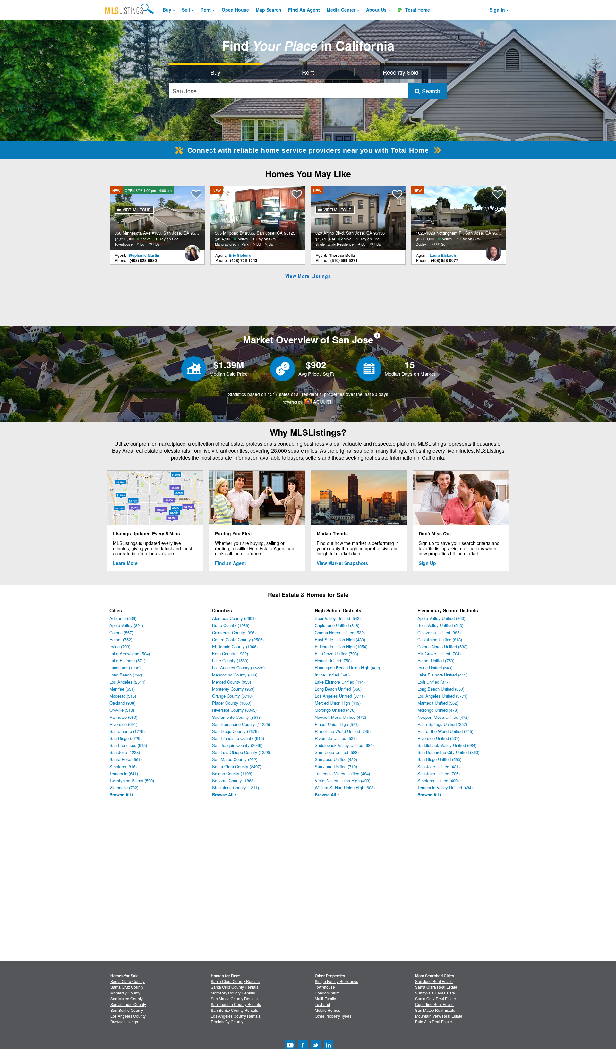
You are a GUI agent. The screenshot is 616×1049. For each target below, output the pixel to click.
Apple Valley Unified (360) (441, 618)
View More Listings (308, 276)
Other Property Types (333, 1016)
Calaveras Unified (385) (439, 632)
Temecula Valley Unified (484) (342, 773)
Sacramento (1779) (127, 731)
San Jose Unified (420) (336, 759)
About (376, 9)
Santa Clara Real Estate (436, 987)
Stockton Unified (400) (438, 780)
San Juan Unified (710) (336, 766)
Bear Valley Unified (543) (338, 618)
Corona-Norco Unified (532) (340, 632)
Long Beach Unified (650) (338, 689)
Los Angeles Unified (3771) (340, 696)
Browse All (120, 795)
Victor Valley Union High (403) (342, 780)
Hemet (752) (120, 639)
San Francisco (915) (128, 745)
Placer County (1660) (231, 703)
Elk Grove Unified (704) (439, 653)
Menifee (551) (122, 689)
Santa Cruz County (126, 987)
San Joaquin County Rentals (236, 1004)
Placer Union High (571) (337, 724)
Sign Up (427, 563)
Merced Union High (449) (338, 703)
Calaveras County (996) (234, 632)
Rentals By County (227, 1021)
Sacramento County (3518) (237, 717)
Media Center (341, 9)
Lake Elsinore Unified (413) (442, 675)
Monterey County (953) (233, 689)
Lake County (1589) (230, 661)
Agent (304, 9)
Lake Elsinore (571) (127, 661)
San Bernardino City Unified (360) (448, 752)
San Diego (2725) (125, 738)
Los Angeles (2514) (127, 682)
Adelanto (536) (122, 618)
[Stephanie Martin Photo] (192, 250)
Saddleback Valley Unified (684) (344, 745)
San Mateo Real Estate (435, 1010)
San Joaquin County (128, 1004)
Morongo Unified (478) (335, 710)
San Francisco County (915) (238, 738)
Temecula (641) (123, 773)
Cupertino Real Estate (434, 1004)
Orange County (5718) (232, 696)
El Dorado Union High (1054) (341, 646)
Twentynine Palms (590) (131, 780)
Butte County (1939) (230, 625)
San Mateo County (126, 998)
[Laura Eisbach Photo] (493, 250)
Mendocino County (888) (234, 675)
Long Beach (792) (125, 675)
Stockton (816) (123, 766)
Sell (186, 9)
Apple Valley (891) (126, 625)
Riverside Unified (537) (336, 738)
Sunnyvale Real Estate (435, 992)
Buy (167, 9)
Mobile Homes (327, 1010)
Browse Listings (124, 1021)
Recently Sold (400, 72)
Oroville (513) (121, 710)
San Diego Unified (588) (337, 752)
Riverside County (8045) (234, 710)
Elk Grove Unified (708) (336, 653)
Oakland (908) (122, 703)
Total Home (417, 9)
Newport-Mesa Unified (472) (340, 717)
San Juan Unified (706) (438, 773)
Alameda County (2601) (234, 618)
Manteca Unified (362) (437, 703)
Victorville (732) (123, 788)
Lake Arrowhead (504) (129, 653)
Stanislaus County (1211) (235, 788)
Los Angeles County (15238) (238, 668)
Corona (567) (121, 632)
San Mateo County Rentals (234, 998)
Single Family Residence (336, 981)
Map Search (268, 9)
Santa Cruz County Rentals (234, 987)
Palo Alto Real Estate (433, 1021)
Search (430, 91)
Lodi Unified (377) (433, 682)
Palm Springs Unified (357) (442, 724)
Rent (206, 9)
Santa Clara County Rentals (235, 981)
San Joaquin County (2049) (237, 745)
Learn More (125, 563)
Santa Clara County (127, 981)
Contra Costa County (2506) (238, 639)
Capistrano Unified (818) (337, 625)
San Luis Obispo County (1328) (241, 752)
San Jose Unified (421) (438, 766)
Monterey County (125, 992)
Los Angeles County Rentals (236, 1016)
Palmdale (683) (123, 717)
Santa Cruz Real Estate (435, 998)
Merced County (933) (231, 682)
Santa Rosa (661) (125, 759)
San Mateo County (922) (234, 759)
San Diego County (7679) (235, 731)
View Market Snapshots (342, 563)
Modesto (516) (122, 696)
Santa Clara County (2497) (236, 766)
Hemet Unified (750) (333, 661)
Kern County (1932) (230, 653)
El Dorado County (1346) (235, 646)
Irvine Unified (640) (332, 675)
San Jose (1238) (124, 752)
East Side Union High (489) (340, 639)
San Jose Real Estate (434, 981)
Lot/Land (322, 1004)
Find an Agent (230, 563)
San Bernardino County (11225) (241, 724)
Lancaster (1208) (125, 668)
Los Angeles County (128, 1016)
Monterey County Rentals (233, 992)
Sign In (497, 9)
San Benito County (126, 1010)
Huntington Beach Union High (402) (347, 668)
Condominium (327, 992)
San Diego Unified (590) (439, 759)
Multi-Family (325, 998)
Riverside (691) (123, 724)
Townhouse (325, 987)
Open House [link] (235, 9)
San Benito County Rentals (234, 1010)
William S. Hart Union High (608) (345, 788)
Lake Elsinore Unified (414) (340, 682)
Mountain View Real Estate (438, 1016)
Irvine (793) (119, 646)
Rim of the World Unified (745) (343, 731)
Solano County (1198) (232, 773)
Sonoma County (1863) (233, 780)
